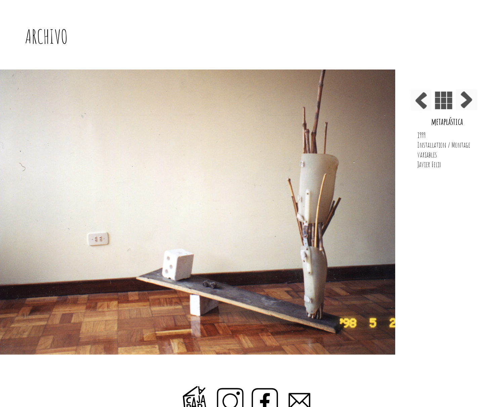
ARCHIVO (46, 36)
